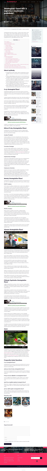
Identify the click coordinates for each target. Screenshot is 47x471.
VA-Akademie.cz (12, 1)
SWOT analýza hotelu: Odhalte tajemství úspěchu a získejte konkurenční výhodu (16, 64)
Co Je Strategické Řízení (8, 42)
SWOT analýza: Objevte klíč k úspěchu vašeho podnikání (36, 86)
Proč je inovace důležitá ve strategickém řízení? (12, 59)
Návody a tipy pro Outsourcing (9, 457)
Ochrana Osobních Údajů (27, 466)
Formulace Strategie (8, 46)
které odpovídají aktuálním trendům (12, 355)
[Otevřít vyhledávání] (42, 1)
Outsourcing (24, 1)
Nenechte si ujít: (7, 63)
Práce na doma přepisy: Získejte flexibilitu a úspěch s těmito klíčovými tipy (38, 94)
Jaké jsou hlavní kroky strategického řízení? (11, 58)
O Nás (37, 1)
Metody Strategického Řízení (8, 49)
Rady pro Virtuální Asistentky (8, 459)
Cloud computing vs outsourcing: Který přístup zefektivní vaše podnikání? (36, 64)
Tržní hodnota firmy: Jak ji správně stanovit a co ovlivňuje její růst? (36, 53)
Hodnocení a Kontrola (8, 48)
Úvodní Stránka (20, 457)
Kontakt (40, 1)
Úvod (21, 1)
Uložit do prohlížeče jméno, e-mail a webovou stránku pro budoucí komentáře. (17, 441)
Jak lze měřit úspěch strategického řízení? (11, 62)
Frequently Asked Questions (8, 56)
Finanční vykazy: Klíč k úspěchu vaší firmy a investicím (12, 65)
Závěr (5, 55)
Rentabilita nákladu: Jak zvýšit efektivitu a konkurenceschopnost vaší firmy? (33, 450)
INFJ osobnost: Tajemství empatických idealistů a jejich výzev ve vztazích (15, 67)
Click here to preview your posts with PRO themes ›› (17, 122)
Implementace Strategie (9, 47)
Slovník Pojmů (33, 1)
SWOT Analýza (7, 50)
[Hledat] (41, 458)
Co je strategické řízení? (9, 57)
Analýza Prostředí (8, 45)
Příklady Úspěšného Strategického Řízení (10, 54)
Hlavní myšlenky (6, 41)
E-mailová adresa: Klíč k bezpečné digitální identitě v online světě (12, 450)
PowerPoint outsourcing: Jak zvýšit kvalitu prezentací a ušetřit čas (38, 111)
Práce (28, 1)
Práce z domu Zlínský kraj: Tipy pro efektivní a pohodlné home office (36, 75)
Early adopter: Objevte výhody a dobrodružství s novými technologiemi (15, 66)
